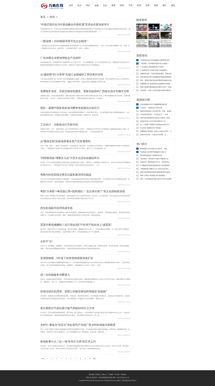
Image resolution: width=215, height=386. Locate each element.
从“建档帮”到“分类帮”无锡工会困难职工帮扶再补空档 (71, 74)
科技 (122, 5)
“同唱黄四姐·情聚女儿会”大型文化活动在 (154, 169)
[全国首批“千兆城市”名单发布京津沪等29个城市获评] (166, 43)
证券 (148, 5)
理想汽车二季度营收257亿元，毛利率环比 (155, 162)
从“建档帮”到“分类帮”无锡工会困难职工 (154, 70)
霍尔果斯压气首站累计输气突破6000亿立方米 (67, 308)
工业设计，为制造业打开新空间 (59, 124)
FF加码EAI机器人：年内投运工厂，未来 (154, 114)
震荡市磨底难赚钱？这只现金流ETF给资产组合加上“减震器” (76, 224)
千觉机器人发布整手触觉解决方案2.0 (153, 152)
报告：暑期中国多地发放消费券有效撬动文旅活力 (69, 107)
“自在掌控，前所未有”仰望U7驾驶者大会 (154, 159)
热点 (79, 5)
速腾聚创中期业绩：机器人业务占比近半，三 (156, 131)
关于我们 (117, 374)
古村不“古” (46, 241)
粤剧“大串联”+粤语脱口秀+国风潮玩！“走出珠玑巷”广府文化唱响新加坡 (82, 191)
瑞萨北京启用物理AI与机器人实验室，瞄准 (155, 118)
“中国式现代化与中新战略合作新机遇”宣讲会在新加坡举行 (74, 24)
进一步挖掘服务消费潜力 (55, 274)
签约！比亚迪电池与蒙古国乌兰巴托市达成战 (156, 179)
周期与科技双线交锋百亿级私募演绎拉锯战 (65, 174)
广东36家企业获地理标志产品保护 (60, 57)
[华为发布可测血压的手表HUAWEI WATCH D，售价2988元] (154, 27)
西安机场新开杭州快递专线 (56, 208)
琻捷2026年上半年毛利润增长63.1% (153, 121)
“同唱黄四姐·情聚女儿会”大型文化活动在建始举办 (69, 157)
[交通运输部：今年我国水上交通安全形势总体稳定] (141, 43)
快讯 (52, 16)
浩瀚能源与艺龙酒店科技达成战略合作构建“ (155, 84)
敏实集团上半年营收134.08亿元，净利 (153, 148)
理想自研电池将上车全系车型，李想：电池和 (156, 111)
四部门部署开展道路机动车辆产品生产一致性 (156, 87)
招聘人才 (104, 374)
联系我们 (98, 374)
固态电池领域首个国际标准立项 (151, 155)
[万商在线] (52, 5)
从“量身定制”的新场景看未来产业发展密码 (65, 141)
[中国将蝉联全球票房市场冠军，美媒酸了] (141, 27)
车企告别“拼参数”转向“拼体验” (150, 128)
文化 (105, 5)
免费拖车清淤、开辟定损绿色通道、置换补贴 (156, 73)
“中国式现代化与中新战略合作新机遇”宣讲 (155, 60)
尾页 (94, 358)
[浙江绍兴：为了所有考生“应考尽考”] (154, 35)
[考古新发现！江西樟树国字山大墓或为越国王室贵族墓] (141, 35)
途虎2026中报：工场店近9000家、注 (153, 134)
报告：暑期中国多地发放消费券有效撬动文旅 (156, 80)
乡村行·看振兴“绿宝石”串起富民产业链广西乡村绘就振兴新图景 (78, 324)
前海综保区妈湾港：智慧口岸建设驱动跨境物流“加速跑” (73, 291)
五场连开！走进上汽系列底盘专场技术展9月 (155, 90)
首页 (71, 5)
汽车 (131, 5)
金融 (97, 5)
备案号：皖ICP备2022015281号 (126, 380)
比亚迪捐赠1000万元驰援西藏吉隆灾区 (153, 104)
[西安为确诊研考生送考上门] (154, 43)
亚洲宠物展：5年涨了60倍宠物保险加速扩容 (66, 258)
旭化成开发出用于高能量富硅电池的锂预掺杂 (156, 77)
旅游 (156, 5)
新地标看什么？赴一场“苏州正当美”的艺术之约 (68, 341)
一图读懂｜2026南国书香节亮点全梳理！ (64, 41)
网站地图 (91, 374)
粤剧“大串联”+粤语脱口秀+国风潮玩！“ (153, 175)
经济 (88, 5)
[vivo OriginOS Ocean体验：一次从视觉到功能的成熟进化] (166, 27)
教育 (114, 5)
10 (89, 358)
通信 (173, 5)
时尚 (139, 5)
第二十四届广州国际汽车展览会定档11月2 (154, 124)
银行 (165, 5)
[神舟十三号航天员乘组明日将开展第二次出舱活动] (166, 35)
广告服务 (110, 374)
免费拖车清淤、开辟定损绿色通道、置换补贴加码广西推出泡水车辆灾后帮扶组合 (84, 93)
